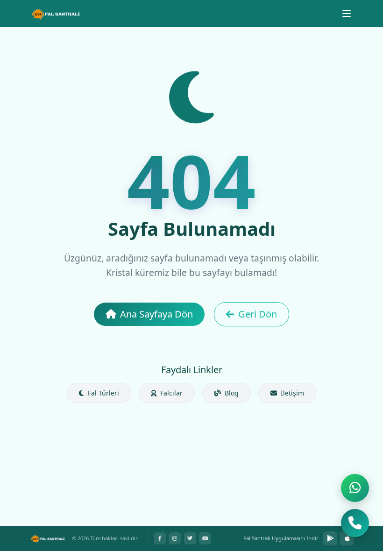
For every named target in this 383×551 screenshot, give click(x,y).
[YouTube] (205, 538)
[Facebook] (160, 538)
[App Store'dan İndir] (347, 538)
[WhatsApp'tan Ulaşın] (355, 488)
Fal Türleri (102, 393)
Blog (231, 393)
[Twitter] (190, 538)
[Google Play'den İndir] (330, 538)
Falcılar (170, 393)
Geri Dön (257, 314)
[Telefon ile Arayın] (355, 523)
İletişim (291, 393)
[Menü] (346, 13)
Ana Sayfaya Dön (156, 314)
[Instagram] (175, 538)
